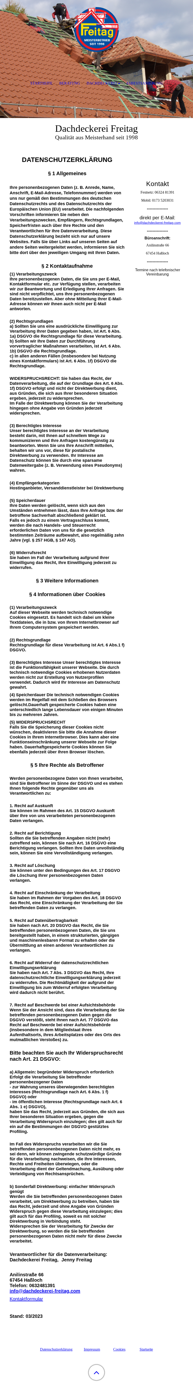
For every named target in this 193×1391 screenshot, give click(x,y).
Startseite (146, 1349)
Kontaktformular (26, 1299)
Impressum (92, 1349)
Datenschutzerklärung (56, 1349)
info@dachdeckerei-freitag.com (45, 1290)
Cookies (119, 1349)
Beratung (69, 83)
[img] (96, 29)
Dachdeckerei (102, 83)
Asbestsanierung (144, 83)
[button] (96, 1372)
